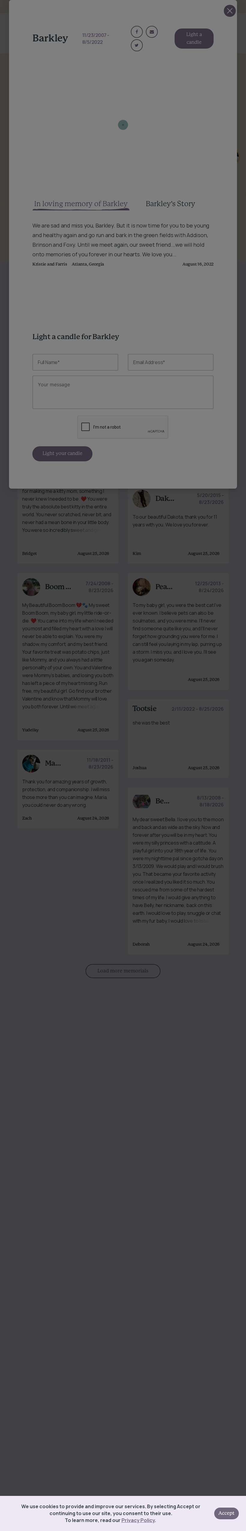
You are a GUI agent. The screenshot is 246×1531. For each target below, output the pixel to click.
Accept (226, 1513)
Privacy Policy (138, 1520)
